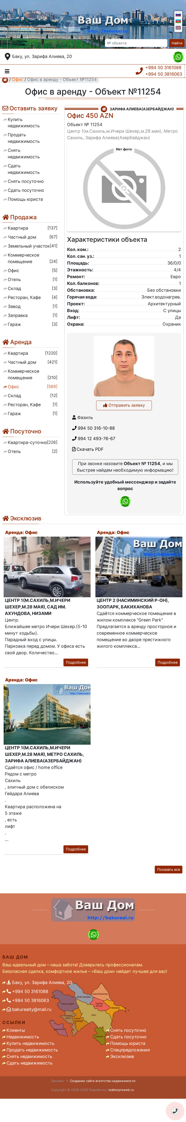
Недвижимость (23, 1036)
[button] (124, 186)
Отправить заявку (126, 405)
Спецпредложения (130, 1049)
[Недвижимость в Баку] (5, 79)
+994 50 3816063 (163, 74)
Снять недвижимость (29, 1056)
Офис (17, 79)
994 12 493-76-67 (96, 438)
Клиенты (16, 1030)
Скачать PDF (89, 449)
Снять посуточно (128, 1030)
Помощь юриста (127, 1043)
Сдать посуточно (128, 1036)
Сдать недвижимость (30, 1062)
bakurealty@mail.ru (31, 1009)
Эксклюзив (122, 1056)
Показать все (168, 869)
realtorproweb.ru (121, 1090)
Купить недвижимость (30, 1043)
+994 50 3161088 (163, 67)
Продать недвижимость (32, 1049)
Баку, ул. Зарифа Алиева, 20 (42, 56)
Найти (177, 43)
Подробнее (76, 662)
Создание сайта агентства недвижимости (102, 1081)
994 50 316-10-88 (96, 428)
